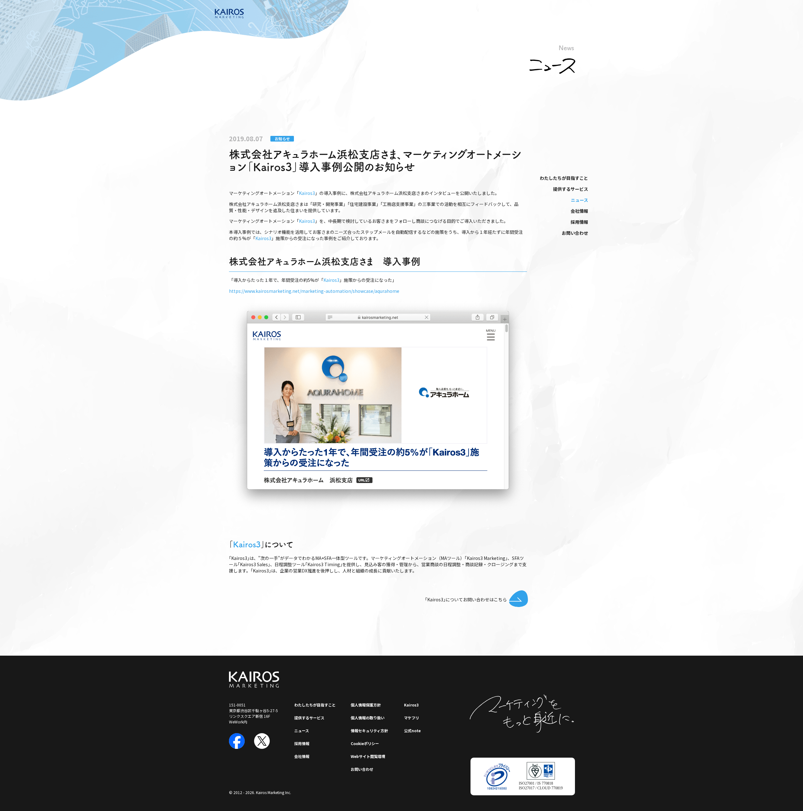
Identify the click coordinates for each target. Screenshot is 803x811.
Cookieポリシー (365, 743)
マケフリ (411, 717)
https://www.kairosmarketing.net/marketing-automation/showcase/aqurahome (314, 291)
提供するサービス (570, 189)
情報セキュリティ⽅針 (369, 730)
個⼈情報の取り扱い (368, 717)
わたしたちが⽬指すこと (564, 178)
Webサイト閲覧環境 (368, 756)
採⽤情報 (579, 222)
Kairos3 (307, 193)
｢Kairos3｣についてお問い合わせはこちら (466, 599)
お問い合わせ (575, 233)
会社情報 (579, 211)
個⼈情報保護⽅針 (366, 704)
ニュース (579, 200)
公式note (412, 730)
